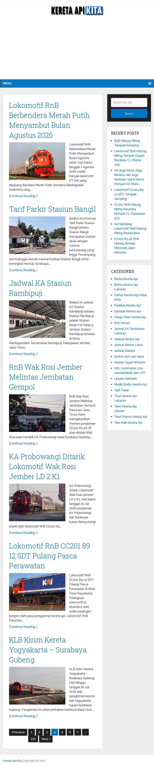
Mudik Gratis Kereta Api (130, 384)
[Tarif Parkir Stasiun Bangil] (37, 235)
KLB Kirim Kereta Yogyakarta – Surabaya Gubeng (48, 649)
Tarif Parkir (121, 390)
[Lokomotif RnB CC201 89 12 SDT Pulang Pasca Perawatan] (37, 592)
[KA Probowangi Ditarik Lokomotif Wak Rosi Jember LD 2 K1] (37, 502)
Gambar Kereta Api (127, 311)
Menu (7, 83)
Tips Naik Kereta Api (128, 422)
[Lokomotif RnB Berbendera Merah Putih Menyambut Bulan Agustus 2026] (37, 161)
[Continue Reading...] (23, 196)
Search (129, 113)
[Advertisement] (77, 51)
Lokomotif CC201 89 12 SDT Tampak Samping (128, 194)
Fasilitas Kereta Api (127, 305)
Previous (19, 732)
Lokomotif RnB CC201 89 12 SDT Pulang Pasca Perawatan (49, 555)
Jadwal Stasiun (124, 351)
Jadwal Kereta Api (126, 339)
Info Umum (122, 323)
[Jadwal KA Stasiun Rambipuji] (37, 319)
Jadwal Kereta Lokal (128, 345)
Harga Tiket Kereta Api (130, 317)
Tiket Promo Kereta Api (130, 417)
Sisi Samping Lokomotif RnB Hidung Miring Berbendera (130, 228)
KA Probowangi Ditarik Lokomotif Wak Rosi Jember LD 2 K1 (47, 466)
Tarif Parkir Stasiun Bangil (52, 209)
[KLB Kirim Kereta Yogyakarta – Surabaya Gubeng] (37, 686)
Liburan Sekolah (125, 378)
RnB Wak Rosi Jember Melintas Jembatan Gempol (45, 376)
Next (45, 739)
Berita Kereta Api (126, 279)
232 (33, 739)
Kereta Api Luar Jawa (129, 356)
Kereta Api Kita (12, 760)
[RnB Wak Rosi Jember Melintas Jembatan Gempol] (37, 413)
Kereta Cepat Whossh (129, 362)
